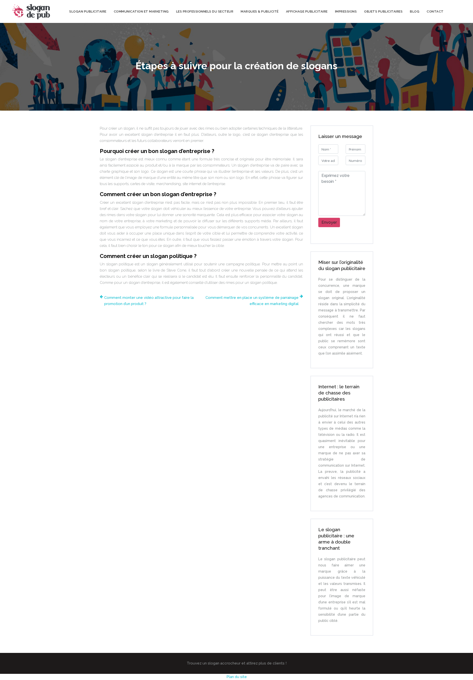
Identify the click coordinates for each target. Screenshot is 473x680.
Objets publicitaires (383, 11)
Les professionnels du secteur (205, 11)
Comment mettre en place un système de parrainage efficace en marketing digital (252, 300)
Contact (435, 11)
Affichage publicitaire (307, 11)
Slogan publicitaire (87, 11)
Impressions (346, 11)
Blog (414, 11)
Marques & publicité (260, 11)
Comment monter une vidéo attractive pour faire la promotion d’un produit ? (149, 300)
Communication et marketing (141, 11)
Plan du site (236, 677)
